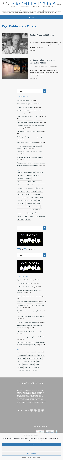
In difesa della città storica (24, 107)
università (20, 219)
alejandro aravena (29, 172)
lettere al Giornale (27, 197)
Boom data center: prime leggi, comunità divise (30, 157)
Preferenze (31, 453)
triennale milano (40, 216)
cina (40, 182)
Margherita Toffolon (41, 66)
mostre (20, 200)
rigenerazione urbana (24, 210)
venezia (28, 219)
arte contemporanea (33, 175)
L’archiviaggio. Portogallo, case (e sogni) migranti (30, 137)
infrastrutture (37, 194)
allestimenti (40, 172)
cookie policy (39, 438)
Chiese (35, 182)
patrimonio (21, 203)
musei (26, 200)
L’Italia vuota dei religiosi (24, 104)
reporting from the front (25, 207)
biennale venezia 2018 (24, 182)
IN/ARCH (28, 194)
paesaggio (33, 200)
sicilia (24, 213)
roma (19, 213)
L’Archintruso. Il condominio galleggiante (28, 131)
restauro (37, 207)
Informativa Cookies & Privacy (29, 457)
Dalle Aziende (39, 188)
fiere (27, 191)
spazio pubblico (32, 213)
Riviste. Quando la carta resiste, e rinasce (28, 116)
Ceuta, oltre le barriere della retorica (27, 122)
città (19, 185)
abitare (20, 172)
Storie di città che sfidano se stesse (27, 142)
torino (31, 216)
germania (20, 194)
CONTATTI (20, 410)
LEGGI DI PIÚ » (33, 50)
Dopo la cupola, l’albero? (24, 100)
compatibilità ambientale (29, 185)
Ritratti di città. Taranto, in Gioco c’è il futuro (29, 151)
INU (19, 197)
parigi (39, 200)
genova (40, 191)
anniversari (21, 175)
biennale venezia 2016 (24, 178)
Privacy (38, 457)
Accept (31, 444)
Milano (42, 197)
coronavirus (29, 188)
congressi (20, 188)
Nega (31, 449)
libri (36, 197)
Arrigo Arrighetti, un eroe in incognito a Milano (42, 61)
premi (38, 203)
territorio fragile (22, 216)
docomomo (21, 191)
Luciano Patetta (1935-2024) (42, 35)
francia (34, 191)
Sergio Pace (39, 38)
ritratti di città (37, 210)
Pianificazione (30, 203)
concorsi (41, 185)
